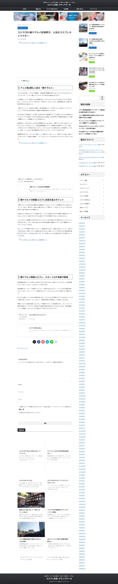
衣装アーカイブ (84, 207)
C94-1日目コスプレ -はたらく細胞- (87, 162)
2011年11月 (82, 469)
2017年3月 (82, 314)
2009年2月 (82, 563)
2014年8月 (82, 372)
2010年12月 (82, 501)
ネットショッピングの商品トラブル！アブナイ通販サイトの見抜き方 (97, 55)
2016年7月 (82, 334)
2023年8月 (82, 235)
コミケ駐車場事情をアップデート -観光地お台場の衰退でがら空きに (97, 26)
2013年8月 (82, 407)
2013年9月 (82, 404)
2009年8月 (82, 545)
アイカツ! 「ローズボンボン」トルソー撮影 (90, 144)
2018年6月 (82, 281)
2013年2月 (82, 425)
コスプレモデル (84, 192)
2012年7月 (82, 445)
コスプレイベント (23, 348)
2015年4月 (82, 352)
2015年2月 (82, 358)
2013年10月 (82, 401)
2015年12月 (82, 337)
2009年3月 (82, 560)
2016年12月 (82, 322)
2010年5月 (82, 519)
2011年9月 (82, 475)
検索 (102, 98)
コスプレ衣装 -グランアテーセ (59, 4)
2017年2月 (82, 317)
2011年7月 (82, 481)
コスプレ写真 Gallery (52, 9)
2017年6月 (82, 305)
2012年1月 (82, 463)
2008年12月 (82, 568)
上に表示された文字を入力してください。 (29, 412)
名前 (20, 384)
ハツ (19, 181)
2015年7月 (82, 346)
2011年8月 (82, 478)
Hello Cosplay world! (84, 157)
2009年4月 (82, 557)
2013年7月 (82, 410)
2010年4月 (82, 522)
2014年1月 (82, 393)
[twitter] (34, 342)
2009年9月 (82, 542)
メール (20, 392)
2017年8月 (82, 299)
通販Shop (38, 9)
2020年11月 (82, 240)
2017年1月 (82, 319)
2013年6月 (82, 413)
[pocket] (43, 342)
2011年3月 (82, 492)
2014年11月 (82, 366)
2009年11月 (82, 536)
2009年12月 (82, 533)
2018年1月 (82, 290)
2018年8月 (82, 276)
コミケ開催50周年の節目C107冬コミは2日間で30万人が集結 (97, 41)
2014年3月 (82, 387)
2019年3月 (82, 255)
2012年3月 (82, 457)
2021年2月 (82, 237)
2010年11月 (82, 504)
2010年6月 (82, 516)
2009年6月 (82, 551)
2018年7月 (82, 278)
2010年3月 (82, 525)
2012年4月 (82, 454)
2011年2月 (82, 495)
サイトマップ (93, 9)
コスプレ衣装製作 (84, 204)
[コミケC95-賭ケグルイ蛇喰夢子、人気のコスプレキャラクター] (47, 342)
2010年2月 (82, 527)
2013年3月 (82, 422)
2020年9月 (82, 246)
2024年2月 (82, 232)
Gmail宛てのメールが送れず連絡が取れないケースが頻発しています (97, 84)
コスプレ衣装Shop (85, 200)
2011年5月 (82, 486)
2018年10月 (82, 270)
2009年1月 (82, 566)
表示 (27, 81)
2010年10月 (82, 507)
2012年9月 (82, 440)
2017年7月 (82, 302)
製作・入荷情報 (84, 211)
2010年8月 (82, 510)
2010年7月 (82, 513)
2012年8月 (82, 442)
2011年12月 (82, 466)
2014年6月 (82, 378)
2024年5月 (82, 229)
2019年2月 (82, 258)
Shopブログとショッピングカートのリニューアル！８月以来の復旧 (96, 70)
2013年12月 (82, 396)
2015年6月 (82, 349)
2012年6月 (82, 448)
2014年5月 (82, 381)
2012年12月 (82, 431)
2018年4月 (82, 287)
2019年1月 (82, 261)
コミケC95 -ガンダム (25, 480)
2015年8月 (82, 343)
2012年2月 (82, 460)
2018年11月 (82, 267)
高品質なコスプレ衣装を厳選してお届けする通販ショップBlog (59, 576)
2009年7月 (82, 548)
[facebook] (38, 342)
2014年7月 (82, 375)
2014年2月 (82, 390)
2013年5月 (82, 416)
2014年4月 (82, 384)
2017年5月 (82, 308)
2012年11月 (82, 434)
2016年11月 (82, 325)
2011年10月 (82, 472)
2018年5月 (82, 284)
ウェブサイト (83, 184)
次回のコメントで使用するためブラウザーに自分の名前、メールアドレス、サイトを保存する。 (46, 407)
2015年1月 (82, 360)
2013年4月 (82, 419)
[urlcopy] (56, 342)
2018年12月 (82, 264)
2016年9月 (82, 328)
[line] (51, 342)
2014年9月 (82, 369)
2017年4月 (82, 311)
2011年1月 (82, 498)
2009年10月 (82, 539)
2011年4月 (82, 489)
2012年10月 (82, 437)
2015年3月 (82, 355)
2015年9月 (82, 340)
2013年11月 (82, 399)
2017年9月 (82, 296)
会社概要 (66, 9)
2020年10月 (82, 243)
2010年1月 (82, 530)
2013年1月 (82, 428)
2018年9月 (82, 273)
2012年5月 (82, 451)
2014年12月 (82, 363)
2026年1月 (82, 226)
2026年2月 (82, 223)
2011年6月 (82, 483)
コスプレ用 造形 (84, 196)
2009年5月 (82, 554)
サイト (20, 399)
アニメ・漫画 (83, 180)
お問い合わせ (79, 9)
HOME (24, 9)
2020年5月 (82, 252)
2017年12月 (82, 293)
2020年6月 (82, 249)
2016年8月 (82, 331)
